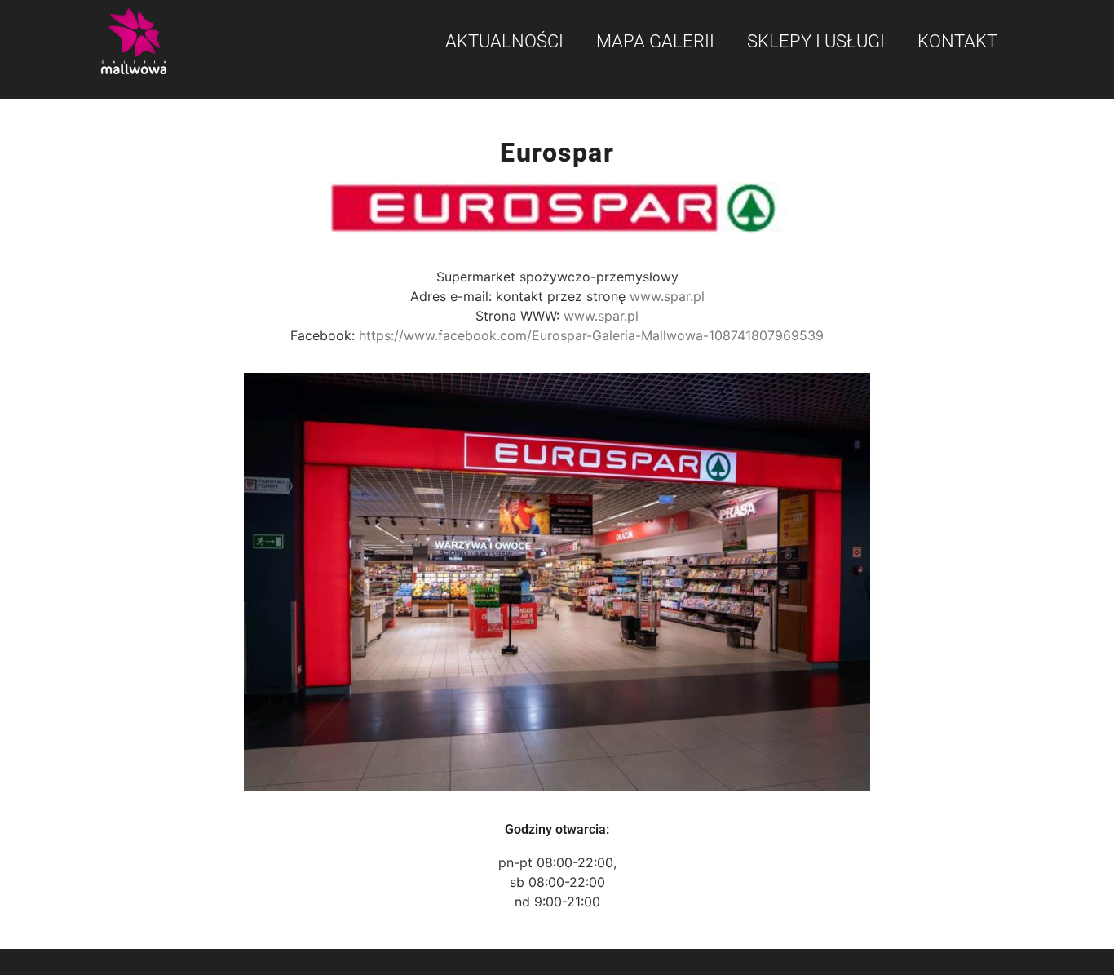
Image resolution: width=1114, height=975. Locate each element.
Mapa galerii (655, 41)
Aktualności (504, 41)
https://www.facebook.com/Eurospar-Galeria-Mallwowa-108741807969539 (591, 335)
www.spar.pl (667, 296)
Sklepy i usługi (816, 41)
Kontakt (957, 41)
